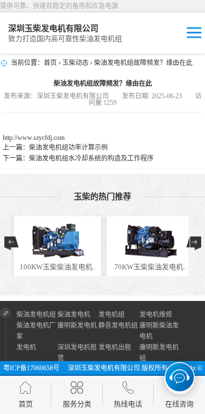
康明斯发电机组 (159, 353)
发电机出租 (114, 347)
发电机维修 (155, 314)
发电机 (26, 347)
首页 (50, 63)
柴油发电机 (73, 314)
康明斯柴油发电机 (159, 331)
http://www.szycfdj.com (34, 137)
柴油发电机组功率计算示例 (68, 147)
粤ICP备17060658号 (34, 368)
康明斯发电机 (77, 325)
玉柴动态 (75, 63)
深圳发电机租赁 (77, 353)
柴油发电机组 (36, 314)
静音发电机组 (118, 325)
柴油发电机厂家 (36, 331)
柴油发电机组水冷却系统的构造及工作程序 (91, 158)
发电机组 (111, 314)
